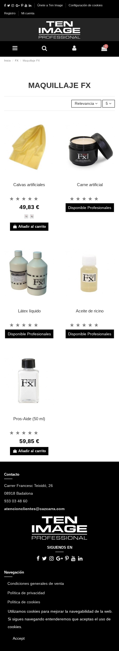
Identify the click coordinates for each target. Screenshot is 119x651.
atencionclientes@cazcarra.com (34, 509)
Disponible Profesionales (89, 207)
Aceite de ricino (90, 311)
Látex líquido (29, 311)
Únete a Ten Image (50, 5)
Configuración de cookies (86, 5)
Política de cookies (23, 602)
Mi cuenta (27, 13)
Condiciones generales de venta (35, 583)
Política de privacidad (26, 593)
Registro (10, 13)
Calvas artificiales (29, 184)
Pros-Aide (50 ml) (29, 418)
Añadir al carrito (32, 226)
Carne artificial (90, 184)
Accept (19, 638)
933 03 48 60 (15, 501)
